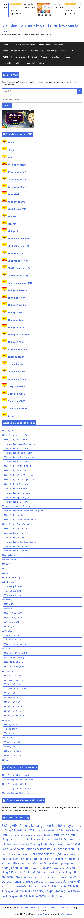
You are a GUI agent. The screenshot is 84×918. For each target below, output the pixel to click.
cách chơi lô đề (37, 51)
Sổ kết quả (32, 57)
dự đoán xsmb (43, 854)
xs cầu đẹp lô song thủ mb (18, 488)
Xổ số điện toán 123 (18, 246)
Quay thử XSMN (16, 393)
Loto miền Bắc (15, 364)
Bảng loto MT (12, 724)
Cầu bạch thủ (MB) (18, 260)
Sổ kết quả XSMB (17, 172)
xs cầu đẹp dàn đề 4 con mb (19, 452)
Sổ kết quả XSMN (17, 179)
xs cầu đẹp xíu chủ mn (16, 515)
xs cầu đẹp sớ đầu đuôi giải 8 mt (21, 542)
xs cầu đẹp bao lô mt (16, 537)
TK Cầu (67, 57)
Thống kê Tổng (16, 342)
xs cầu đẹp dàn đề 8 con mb (17, 793)
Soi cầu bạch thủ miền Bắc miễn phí (45, 877)
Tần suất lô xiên (53, 896)
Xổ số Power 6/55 (17, 209)
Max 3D (12, 216)
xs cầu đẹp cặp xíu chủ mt (18, 528)
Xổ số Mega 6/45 (16, 201)
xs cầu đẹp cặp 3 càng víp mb (20, 479)
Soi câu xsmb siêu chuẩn (25, 44)
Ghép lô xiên (52, 863)
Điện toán (56, 57)
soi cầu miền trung (9, 887)
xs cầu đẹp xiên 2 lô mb (17, 470)
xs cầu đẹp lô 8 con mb (17, 448)
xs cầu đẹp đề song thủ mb (19, 493)
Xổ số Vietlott (12, 622)
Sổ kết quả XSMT (17, 186)
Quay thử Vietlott (17, 408)
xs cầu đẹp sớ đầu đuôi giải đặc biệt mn (24, 510)
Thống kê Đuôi (16, 327)
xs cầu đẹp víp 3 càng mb (18, 497)
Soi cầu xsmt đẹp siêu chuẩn (14, 51)
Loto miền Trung (17, 378)
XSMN (71, 51)
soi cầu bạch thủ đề (62, 877)
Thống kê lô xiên (17, 305)
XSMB (62, 51)
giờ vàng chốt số (67, 863)
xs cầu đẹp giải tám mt (17, 533)
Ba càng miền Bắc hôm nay (51, 825)
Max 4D (12, 223)
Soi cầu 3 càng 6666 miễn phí (33, 872)
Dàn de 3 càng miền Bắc (47, 839)
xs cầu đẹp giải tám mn (17, 550)
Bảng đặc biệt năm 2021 (20, 830)
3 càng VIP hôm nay (16, 825)
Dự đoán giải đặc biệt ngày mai (47, 844)
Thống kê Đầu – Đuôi (19, 334)
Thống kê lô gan (16, 297)
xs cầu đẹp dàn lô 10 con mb (19, 475)
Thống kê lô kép (16, 312)
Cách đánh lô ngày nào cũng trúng (32, 835)
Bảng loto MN (12, 728)
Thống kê (7, 63)
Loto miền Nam (16, 371)
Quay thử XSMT (16, 401)
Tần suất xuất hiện (18, 349)
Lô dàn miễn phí (36, 868)
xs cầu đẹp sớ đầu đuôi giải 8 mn (21, 519)
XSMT (5, 57)
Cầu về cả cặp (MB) (18, 275)
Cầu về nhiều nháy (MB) (20, 282)
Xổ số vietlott (15, 194)
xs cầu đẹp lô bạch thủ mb (18, 439)
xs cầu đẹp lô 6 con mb (17, 484)
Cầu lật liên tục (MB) (19, 268)
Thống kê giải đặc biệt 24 (18, 891)
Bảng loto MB (12, 733)
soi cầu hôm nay (47, 882)
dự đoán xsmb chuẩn (68, 854)
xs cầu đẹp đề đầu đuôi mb (19, 466)
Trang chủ (7, 44)
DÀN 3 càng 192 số (56, 835)
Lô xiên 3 (48, 868)
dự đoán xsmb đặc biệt (48, 858)
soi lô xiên (19, 886)
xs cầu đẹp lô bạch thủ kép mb (18, 779)
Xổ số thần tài (15, 253)
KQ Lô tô (19, 63)
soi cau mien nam (59, 868)
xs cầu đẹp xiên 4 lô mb (17, 501)
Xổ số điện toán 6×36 (16, 644)
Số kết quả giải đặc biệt (63, 886)
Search (7, 105)
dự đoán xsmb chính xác (17, 858)
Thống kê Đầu (15, 319)
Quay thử (30, 63)
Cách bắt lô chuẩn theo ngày (47, 831)
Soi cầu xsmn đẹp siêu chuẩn (51, 44)
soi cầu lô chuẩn (58, 882)
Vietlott (44, 57)
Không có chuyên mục (16, 868)
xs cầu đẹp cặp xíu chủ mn (18, 546)
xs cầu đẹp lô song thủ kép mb (20, 444)
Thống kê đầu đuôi (18, 290)
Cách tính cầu (51, 51)
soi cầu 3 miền (26, 877)
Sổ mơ (41, 63)
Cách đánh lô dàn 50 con (14, 835)
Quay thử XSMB (16, 386)
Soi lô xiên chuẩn (36, 886)
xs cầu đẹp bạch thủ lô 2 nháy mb (22, 457)
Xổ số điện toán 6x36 (19, 238)
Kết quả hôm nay (18, 57)
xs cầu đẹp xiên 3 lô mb (17, 461)
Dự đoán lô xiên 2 (64, 849)
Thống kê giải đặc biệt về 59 (24, 896)
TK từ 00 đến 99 (16, 356)
